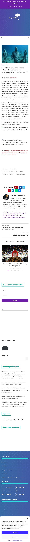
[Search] (28, 38)
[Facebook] (8, 6)
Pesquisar (5, 355)
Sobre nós (15, 3)
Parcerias (23, 1)
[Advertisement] (15, 27)
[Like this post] (16, 187)
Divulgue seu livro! (7, 1)
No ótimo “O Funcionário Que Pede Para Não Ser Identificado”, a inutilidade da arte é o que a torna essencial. (15, 390)
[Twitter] (10, 6)
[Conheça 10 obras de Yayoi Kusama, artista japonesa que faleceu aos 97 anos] (15, 253)
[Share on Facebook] (20, 187)
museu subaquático (20, 174)
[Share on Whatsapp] (16, 190)
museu (11, 174)
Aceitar (15, 532)
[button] (27, 518)
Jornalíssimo (13, 78)
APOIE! (5, 348)
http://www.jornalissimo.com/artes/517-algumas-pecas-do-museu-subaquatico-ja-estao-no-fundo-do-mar (15, 153)
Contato (4, 466)
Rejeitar (15, 537)
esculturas (5, 169)
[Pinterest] (14, 6)
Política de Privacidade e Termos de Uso (13, 478)
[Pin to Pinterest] (9, 190)
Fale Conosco (16, 1)
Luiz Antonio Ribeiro (9, 72)
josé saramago (19, 171)
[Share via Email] (19, 190)
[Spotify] (19, 6)
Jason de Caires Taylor (8, 171)
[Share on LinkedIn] (13, 190)
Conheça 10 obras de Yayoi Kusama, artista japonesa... (15, 265)
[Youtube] (16, 6)
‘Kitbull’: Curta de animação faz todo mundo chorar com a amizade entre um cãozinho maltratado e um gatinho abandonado (14, 404)
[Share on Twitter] (23, 187)
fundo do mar (14, 169)
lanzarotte (5, 174)
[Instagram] (12, 6)
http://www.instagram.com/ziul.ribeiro (14, 217)
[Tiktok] (21, 6)
